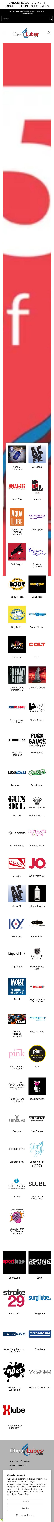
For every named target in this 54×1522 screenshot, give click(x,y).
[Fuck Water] (17, 772)
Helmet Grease (37, 815)
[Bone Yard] (37, 584)
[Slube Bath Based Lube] (37, 1183)
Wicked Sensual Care (40, 1387)
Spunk (40, 1277)
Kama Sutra (37, 936)
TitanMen (40, 1349)
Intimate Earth (37, 845)
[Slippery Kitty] (17, 1149)
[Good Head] (37, 772)
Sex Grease (37, 1131)
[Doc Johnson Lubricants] (17, 707)
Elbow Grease (37, 720)
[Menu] (4, 33)
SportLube (14, 1277)
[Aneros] (37, 486)
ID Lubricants (17, 845)
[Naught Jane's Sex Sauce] (37, 986)
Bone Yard (37, 596)
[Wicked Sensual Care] (39, 1371)
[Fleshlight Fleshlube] (17, 740)
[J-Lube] (17, 863)
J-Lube (17, 875)
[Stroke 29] (14, 1298)
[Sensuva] (17, 1118)
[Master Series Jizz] (37, 954)
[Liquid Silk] (17, 954)
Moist (17, 999)
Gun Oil (17, 815)
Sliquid (16, 1196)
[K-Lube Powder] (37, 893)
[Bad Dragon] (17, 551)
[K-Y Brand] (17, 923)
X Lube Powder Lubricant (14, 1426)
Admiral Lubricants (16, 467)
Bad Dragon (17, 564)
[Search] (50, 18)
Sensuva (17, 1131)
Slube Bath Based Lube (37, 1197)
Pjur (37, 1066)
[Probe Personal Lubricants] (17, 1086)
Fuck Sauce (37, 752)
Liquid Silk (17, 966)
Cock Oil (16, 657)
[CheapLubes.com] (26, 33)
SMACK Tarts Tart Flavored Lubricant (17, 1231)
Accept (25, 1501)
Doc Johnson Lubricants (17, 721)
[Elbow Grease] (37, 707)
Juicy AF (16, 906)
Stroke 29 (14, 1313)
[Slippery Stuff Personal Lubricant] (37, 1149)
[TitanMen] (39, 1333)
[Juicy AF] (17, 893)
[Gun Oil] (17, 802)
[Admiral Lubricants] (17, 454)
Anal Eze (17, 499)
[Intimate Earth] (37, 833)
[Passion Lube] (37, 1019)
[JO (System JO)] (37, 863)
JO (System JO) (37, 875)
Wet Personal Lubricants (14, 1388)
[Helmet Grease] (37, 802)
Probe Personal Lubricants (17, 1099)
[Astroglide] (37, 517)
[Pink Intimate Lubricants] (17, 1053)
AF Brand (37, 466)
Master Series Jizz (37, 967)
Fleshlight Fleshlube (17, 753)
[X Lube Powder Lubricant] (14, 1410)
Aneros (37, 499)
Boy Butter (17, 627)
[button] (49, 33)
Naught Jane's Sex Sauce (37, 1000)
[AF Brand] (37, 454)
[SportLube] (14, 1262)
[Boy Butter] (17, 614)
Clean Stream (37, 627)
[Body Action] (17, 584)
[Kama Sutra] (37, 923)
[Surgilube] (39, 1298)
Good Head (37, 785)
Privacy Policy (24, 1494)
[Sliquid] (17, 1183)
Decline (25, 1508)
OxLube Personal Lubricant (17, 1033)
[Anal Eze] (17, 486)
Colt (37, 657)
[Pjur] (37, 1053)
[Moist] (17, 986)
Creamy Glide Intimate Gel (17, 688)
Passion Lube (37, 1031)
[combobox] (25, 18)
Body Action (17, 596)
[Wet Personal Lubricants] (14, 1371)
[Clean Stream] (37, 614)
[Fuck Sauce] (37, 740)
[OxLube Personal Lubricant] (17, 1019)
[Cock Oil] (17, 644)
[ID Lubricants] (17, 833)
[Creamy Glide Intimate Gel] (17, 675)
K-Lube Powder (37, 906)
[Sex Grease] (37, 1118)
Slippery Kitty (17, 1161)
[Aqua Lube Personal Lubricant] (17, 517)
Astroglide (37, 529)
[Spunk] (39, 1262)
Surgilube (40, 1313)
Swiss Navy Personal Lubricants (14, 1350)
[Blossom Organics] (37, 551)
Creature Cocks (37, 687)
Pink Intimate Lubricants (17, 1067)
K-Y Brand (17, 936)
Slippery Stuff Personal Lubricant (37, 1164)
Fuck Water (17, 785)
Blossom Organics (37, 565)
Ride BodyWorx (37, 1098)
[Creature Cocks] (37, 675)
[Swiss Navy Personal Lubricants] (14, 1333)
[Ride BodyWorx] (37, 1086)
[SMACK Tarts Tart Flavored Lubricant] (17, 1216)
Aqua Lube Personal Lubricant (17, 532)
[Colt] (37, 644)
